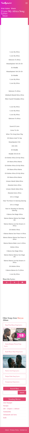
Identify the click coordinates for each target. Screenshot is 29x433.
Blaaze (13, 8)
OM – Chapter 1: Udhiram (11, 408)
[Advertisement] (14, 34)
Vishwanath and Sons (10, 414)
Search (22, 392)
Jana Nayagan (7, 403)
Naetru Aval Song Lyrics (12, 371)
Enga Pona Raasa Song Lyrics (13, 325)
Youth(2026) (7, 411)
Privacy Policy (14, 430)
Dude (4, 417)
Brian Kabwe (5, 8)
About (7, 430)
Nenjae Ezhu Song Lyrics (12, 376)
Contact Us (23, 430)
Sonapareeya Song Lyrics (12, 382)
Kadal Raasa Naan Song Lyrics (14, 352)
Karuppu (5, 406)
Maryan (5, 16)
